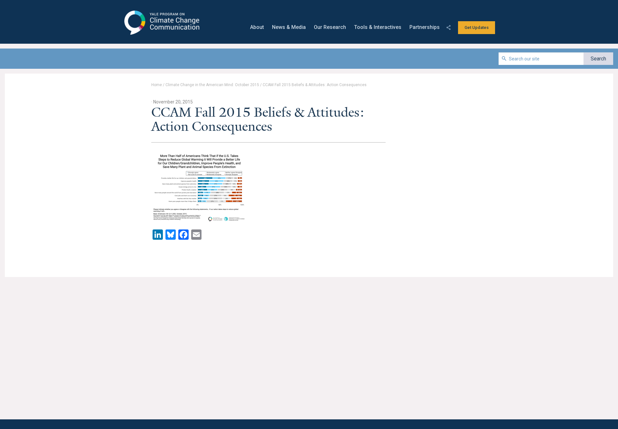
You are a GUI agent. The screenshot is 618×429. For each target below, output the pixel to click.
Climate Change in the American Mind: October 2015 (212, 85)
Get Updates (476, 27)
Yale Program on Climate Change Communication (161, 23)
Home (156, 85)
